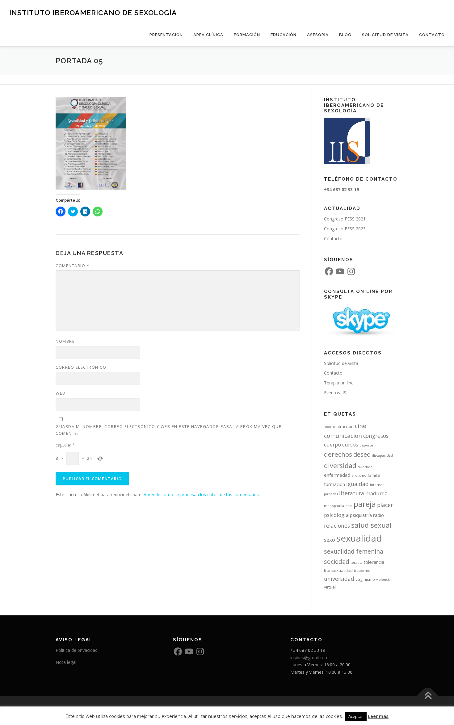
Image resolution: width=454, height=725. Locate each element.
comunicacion (343, 435)
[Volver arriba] (428, 696)
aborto (329, 427)
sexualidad (359, 538)
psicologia (336, 514)
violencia (383, 579)
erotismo (358, 475)
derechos (338, 454)
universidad (339, 578)
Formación (247, 34)
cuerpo (332, 444)
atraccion (345, 426)
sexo (329, 539)
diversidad (340, 465)
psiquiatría (361, 515)
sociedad (336, 561)
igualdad (357, 484)
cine (360, 426)
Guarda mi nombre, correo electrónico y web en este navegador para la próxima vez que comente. (168, 430)
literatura (351, 493)
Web (60, 393)
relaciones (337, 525)
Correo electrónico (81, 367)
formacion (334, 484)
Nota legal (66, 662)
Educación (283, 34)
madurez (376, 493)
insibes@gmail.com (309, 657)
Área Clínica (208, 34)
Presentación (166, 34)
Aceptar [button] (355, 716)
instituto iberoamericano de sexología (93, 12)
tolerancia (374, 562)
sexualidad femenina (353, 551)
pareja (365, 504)
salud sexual (371, 525)
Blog (345, 34)
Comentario (72, 265)
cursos (350, 444)
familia (374, 475)
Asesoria (318, 34)
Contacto (432, 34)
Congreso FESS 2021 (345, 219)
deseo (362, 454)
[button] (91, 143)
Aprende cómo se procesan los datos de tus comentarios (201, 494)
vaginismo (365, 579)
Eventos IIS (335, 393)
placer (385, 505)
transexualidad (338, 570)
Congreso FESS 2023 (345, 229)
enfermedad (337, 475)
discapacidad (382, 455)
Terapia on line (339, 383)
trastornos (362, 570)
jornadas (331, 494)
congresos (376, 435)
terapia (356, 562)
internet (377, 485)
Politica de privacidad (77, 650)
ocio (348, 506)
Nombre (65, 341)
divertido (365, 467)
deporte (366, 445)
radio (378, 515)
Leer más (378, 716)
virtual (330, 587)
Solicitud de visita (385, 34)
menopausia (334, 506)
